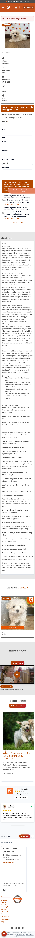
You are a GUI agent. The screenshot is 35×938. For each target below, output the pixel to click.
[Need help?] (4, 934)
